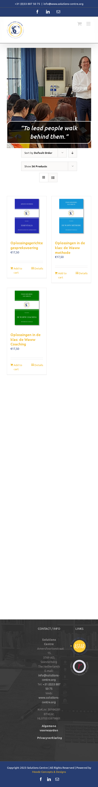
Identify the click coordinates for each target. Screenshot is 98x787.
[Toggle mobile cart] (79, 23)
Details (38, 268)
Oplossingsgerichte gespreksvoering (26, 245)
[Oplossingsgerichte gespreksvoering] (26, 216)
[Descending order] (72, 152)
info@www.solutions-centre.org (63, 3)
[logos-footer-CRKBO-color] (79, 661)
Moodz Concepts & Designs (49, 771)
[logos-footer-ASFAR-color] (79, 639)
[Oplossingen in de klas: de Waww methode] (71, 216)
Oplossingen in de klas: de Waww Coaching (25, 339)
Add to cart (18, 270)
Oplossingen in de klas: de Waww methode (70, 247)
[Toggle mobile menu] (88, 23)
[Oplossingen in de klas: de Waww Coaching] (26, 308)
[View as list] (52, 177)
